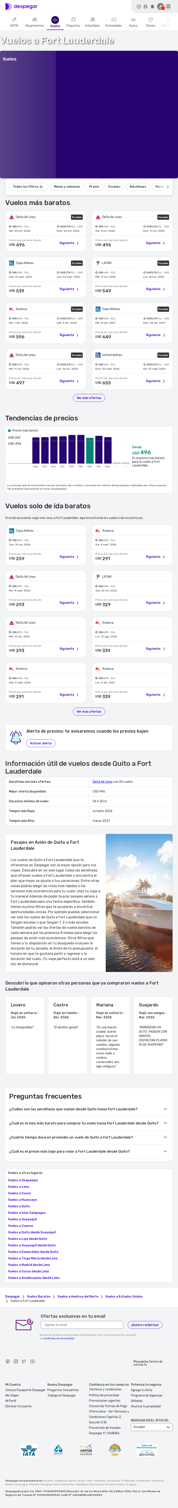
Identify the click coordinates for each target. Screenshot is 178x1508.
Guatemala (143, 1480)
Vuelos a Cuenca (20, 1225)
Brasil (81, 1480)
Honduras (158, 1480)
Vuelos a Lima (18, 1186)
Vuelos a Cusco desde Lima (28, 1271)
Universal (168, 25)
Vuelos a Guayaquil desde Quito (32, 1245)
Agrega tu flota (141, 1390)
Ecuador (48, 1480)
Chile (89, 1480)
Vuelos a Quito (19, 1206)
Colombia (99, 1480)
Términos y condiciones (105, 1389)
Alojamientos (34, 25)
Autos (133, 25)
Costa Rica (113, 1480)
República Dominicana (90, 1484)
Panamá (34, 1484)
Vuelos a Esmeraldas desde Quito (33, 1252)
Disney (150, 25)
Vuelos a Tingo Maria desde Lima (33, 1258)
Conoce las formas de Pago (108, 1406)
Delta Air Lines (103, 782)
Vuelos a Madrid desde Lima (29, 1265)
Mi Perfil (10, 1401)
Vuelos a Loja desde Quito (27, 1239)
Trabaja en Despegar (61, 1395)
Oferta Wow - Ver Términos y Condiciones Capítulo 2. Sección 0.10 (109, 1417)
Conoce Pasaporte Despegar (25, 1390)
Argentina (61, 1480)
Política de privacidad (104, 1395)
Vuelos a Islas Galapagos (27, 1212)
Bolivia (72, 1480)
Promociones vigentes (104, 1401)
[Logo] (21, 6)
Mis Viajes (12, 1395)
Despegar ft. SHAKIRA (104, 1433)
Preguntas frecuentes (63, 1390)
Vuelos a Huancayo (22, 1199)
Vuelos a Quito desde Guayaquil (32, 1232)
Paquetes (73, 25)
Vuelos (55, 26)
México (9, 1484)
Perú (56, 1484)
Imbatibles (92, 25)
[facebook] (7, 1362)
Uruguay (131, 1484)
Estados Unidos (115, 1484)
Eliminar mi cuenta (18, 1406)
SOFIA (14, 25)
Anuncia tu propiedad (146, 1406)
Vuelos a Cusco (19, 1193)
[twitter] (24, 1362)
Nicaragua (21, 1484)
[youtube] (32, 1362)
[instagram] (16, 1362)
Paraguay (46, 1484)
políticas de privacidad (59, 1338)
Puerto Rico (68, 1484)
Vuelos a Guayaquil (22, 1219)
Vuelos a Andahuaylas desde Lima (33, 1278)
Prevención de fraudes (105, 1428)
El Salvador (128, 1480)
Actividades (113, 25)
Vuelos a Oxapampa (23, 1180)
